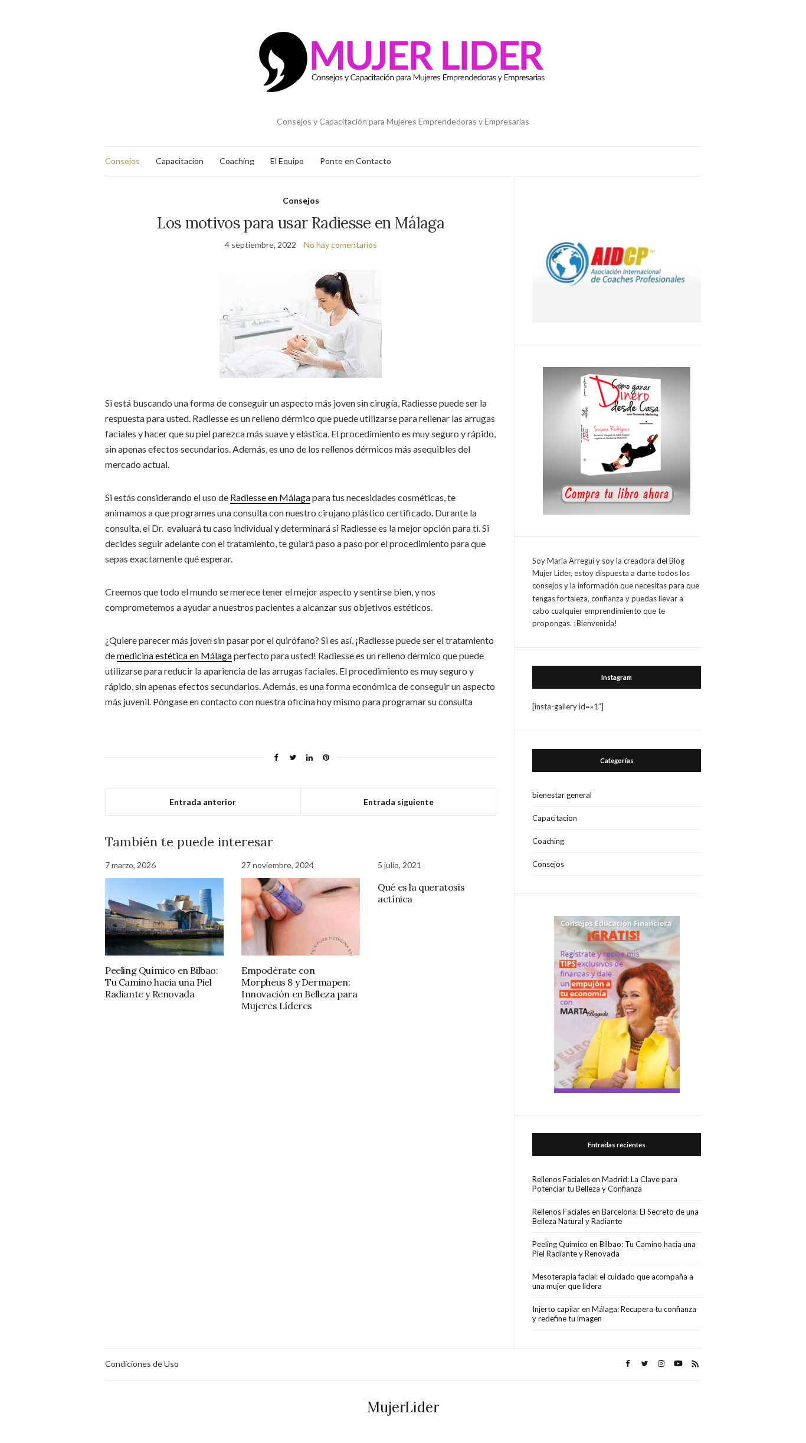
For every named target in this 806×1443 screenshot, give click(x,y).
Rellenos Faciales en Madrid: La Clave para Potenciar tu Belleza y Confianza (604, 1183)
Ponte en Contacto (355, 161)
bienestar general (562, 795)
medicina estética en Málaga (174, 655)
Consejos (122, 161)
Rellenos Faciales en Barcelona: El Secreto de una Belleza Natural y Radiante (615, 1216)
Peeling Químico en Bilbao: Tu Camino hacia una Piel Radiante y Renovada (161, 982)
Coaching (236, 161)
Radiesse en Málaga (270, 497)
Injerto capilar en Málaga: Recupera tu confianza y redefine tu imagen (614, 1313)
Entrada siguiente (398, 802)
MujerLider (403, 1407)
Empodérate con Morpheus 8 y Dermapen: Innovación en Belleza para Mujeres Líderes (299, 988)
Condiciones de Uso (142, 1364)
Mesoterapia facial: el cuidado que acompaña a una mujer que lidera (612, 1281)
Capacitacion (180, 161)
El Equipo (287, 161)
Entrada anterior (202, 802)
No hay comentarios (340, 245)
